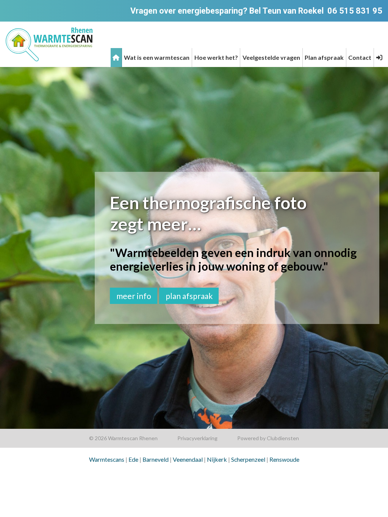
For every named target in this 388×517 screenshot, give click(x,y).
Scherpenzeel (248, 459)
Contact (359, 57)
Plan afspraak (324, 57)
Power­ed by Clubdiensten (268, 438)
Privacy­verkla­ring (197, 438)
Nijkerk (217, 459)
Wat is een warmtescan (156, 57)
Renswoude (284, 459)
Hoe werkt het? (216, 57)
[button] (379, 57)
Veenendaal (188, 459)
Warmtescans (106, 459)
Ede (133, 459)
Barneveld (155, 459)
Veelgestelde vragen (271, 57)
